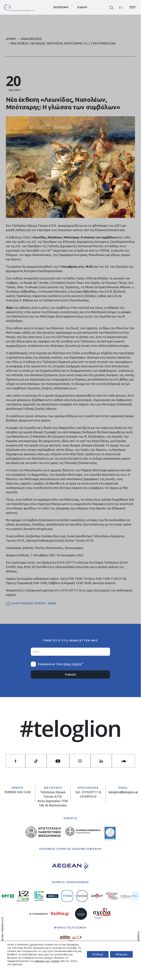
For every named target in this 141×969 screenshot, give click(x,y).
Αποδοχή (97, 954)
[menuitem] (121, 7)
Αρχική (11, 38)
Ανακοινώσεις (31, 38)
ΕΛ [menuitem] (121, 7)
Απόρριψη (121, 954)
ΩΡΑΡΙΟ (17, 787)
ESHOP (82, 7)
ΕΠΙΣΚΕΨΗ (61, 7)
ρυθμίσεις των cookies (47, 960)
